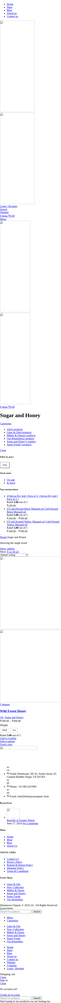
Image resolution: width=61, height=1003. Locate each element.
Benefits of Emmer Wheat (21, 820)
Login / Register (15, 968)
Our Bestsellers (15, 899)
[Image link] (18, 748)
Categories (5, 423)
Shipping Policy (15, 868)
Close (3, 450)
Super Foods (13, 896)
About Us (12, 845)
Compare (12, 965)
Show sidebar (7, 548)
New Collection (15, 887)
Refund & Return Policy (20, 865)
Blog (9, 842)
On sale (11, 479)
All (1, 717)
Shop (9, 839)
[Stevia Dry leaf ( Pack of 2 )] (23, 496)
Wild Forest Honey (13, 711)
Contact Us (13, 859)
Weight (4, 725)
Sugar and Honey (14, 717)
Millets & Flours (15, 890)
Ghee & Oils (13, 884)
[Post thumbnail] (13, 817)
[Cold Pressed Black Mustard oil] (25, 508)
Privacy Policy (14, 862)
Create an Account (10, 994)
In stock (11, 482)
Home (3, 537)
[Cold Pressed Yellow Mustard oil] (26, 521)
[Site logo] (17, 111)
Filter (5, 465)
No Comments (30, 823)
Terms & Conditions (17, 871)
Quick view (6, 744)
